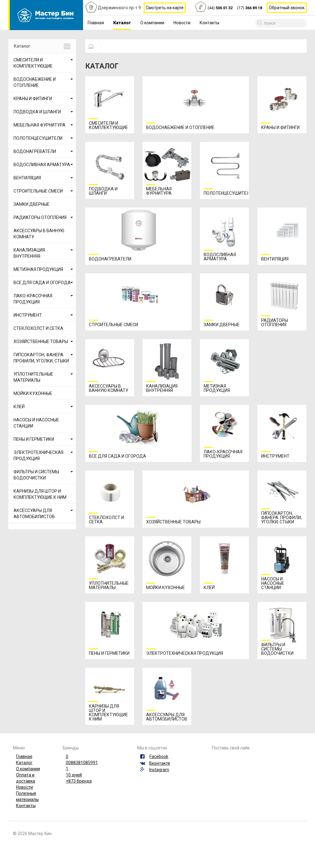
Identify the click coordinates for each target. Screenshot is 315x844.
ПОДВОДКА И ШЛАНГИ (37, 111)
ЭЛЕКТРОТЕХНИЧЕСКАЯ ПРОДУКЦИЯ (38, 455)
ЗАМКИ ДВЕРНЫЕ (32, 204)
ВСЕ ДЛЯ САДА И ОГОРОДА (42, 282)
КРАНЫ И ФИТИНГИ (33, 98)
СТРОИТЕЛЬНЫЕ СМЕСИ (38, 191)
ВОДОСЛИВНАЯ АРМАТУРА (42, 164)
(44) (220, 8)
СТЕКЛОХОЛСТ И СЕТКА (38, 328)
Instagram (159, 769)
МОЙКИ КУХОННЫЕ (33, 393)
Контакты (209, 22)
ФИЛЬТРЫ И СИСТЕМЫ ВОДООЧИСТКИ (36, 474)
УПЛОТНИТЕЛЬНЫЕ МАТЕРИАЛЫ (33, 377)
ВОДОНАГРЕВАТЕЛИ (35, 151)
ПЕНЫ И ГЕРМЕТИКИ (34, 439)
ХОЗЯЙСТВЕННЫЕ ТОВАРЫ (41, 341)
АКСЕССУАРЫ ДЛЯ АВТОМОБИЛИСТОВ (34, 513)
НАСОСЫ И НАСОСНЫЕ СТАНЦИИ (36, 422)
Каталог (122, 22)
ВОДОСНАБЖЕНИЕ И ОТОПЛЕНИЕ (35, 82)
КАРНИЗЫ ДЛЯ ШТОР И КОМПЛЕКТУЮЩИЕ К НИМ (40, 494)
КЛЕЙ (19, 406)
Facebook (159, 756)
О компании (152, 22)
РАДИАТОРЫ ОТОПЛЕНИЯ (40, 217)
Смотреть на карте (165, 7)
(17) (249, 8)
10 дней (74, 774)
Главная (96, 22)
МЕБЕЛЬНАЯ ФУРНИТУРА (40, 125)
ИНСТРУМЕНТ (28, 315)
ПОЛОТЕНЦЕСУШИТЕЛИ (38, 138)
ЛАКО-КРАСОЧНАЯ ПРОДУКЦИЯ (33, 298)
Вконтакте (159, 763)
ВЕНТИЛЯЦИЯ (27, 177)
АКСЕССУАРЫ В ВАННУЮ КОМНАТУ (39, 233)
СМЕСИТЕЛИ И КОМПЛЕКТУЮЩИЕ (33, 62)
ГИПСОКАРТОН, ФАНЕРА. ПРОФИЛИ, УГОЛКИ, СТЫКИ (41, 357)
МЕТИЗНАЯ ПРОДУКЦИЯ (38, 269)
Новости (181, 22)
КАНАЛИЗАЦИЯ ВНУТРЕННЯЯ (29, 253)
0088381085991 (82, 762)
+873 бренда (79, 781)
